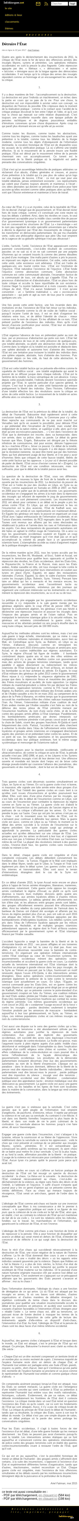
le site (8, 8)
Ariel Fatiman (33, 50)
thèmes (9, 28)
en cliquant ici (48, 1495)
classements (12, 21)
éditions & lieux (13, 15)
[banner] (14, 2)
